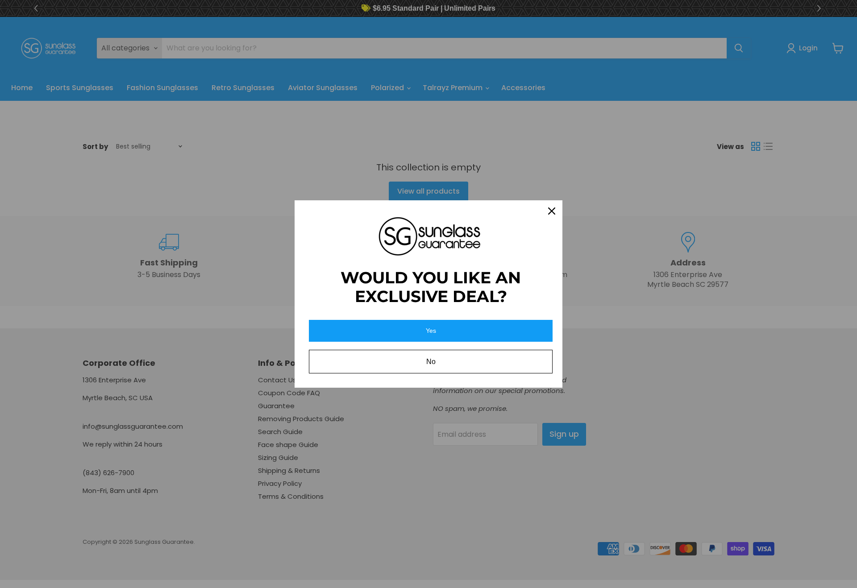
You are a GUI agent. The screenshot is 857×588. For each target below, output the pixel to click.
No (431, 361)
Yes (431, 330)
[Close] (551, 211)
